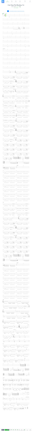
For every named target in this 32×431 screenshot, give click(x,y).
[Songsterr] (3, 1)
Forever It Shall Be (16, 7)
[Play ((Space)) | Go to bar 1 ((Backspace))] (6, 430)
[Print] (19, 6)
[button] (2, 13)
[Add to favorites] (12, 6)
